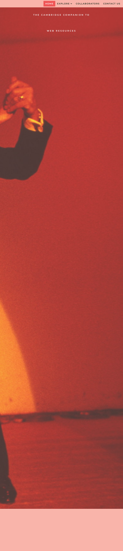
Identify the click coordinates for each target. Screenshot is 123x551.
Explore (63, 3)
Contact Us (111, 3)
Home (49, 3)
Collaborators (88, 3)
